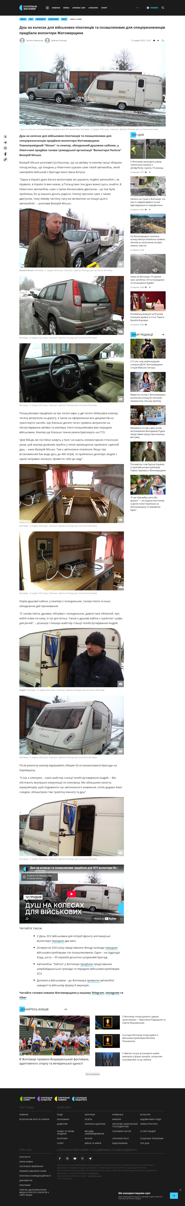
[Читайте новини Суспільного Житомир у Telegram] (90, 1158)
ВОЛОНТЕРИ (53, 19)
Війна (66, 8)
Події (60, 1114)
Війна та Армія (76, 19)
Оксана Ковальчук (34, 40)
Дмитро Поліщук (59, 40)
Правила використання (32, 1171)
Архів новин (26, 1161)
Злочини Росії (120, 1138)
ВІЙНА (23, 19)
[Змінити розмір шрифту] (163, 40)
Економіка (63, 1119)
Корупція (90, 1114)
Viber (23, 997)
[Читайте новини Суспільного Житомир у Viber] (82, 1158)
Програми (25, 1185)
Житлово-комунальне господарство (125, 1125)
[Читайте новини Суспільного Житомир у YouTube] (75, 1158)
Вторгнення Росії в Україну (34, 1119)
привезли (93, 980)
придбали (87, 964)
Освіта (88, 1119)
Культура (93, 8)
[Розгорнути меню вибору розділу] (47, 7)
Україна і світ (78, 8)
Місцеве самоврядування (94, 1132)
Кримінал (117, 1114)
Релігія (88, 1138)
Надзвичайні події (150, 1119)
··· (137, 8)
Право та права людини (65, 1132)
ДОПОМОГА (41, 19)
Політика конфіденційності (35, 1175)
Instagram (112, 993)
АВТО (64, 19)
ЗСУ (31, 19)
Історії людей (148, 1131)
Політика (62, 1138)
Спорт (104, 8)
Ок (174, 1195)
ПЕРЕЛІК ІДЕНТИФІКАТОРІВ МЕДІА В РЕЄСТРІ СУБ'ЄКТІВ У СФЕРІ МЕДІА (34, 1192)
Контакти (24, 1157)
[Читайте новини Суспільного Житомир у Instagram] (67, 1158)
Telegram (98, 993)
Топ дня (144, 1143)
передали (58, 941)
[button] (5, 136)
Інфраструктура (149, 1124)
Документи (25, 1180)
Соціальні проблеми (152, 1138)
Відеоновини (120, 1143)
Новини (56, 8)
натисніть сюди (94, 1176)
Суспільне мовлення (31, 1166)
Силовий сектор (121, 1131)
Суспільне (94, 1173)
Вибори (116, 1119)
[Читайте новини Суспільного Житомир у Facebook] (59, 1158)
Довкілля (62, 1124)
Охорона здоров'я (95, 1124)
